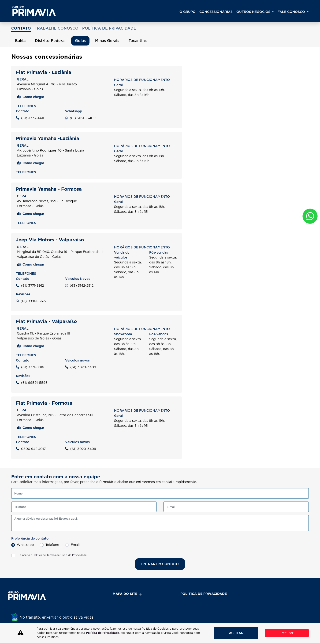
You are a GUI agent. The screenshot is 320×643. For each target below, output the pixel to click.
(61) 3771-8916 (32, 367)
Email (75, 545)
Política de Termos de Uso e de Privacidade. (60, 555)
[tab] (20, 41)
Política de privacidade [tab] (109, 28)
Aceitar (236, 633)
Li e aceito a (52, 555)
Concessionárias (216, 12)
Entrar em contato (160, 564)
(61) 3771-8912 (32, 285)
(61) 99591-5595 (34, 382)
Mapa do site (125, 594)
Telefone (52, 545)
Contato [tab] (21, 28)
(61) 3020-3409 (83, 118)
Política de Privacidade (102, 633)
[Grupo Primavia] (34, 11)
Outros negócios (253, 12)
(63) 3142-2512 (81, 285)
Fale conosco (292, 12)
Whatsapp (25, 545)
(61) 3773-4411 (32, 118)
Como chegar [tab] (33, 97)
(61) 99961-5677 (34, 301)
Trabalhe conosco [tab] (56, 28)
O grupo (187, 12)
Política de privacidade (203, 594)
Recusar (287, 633)
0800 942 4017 (33, 449)
